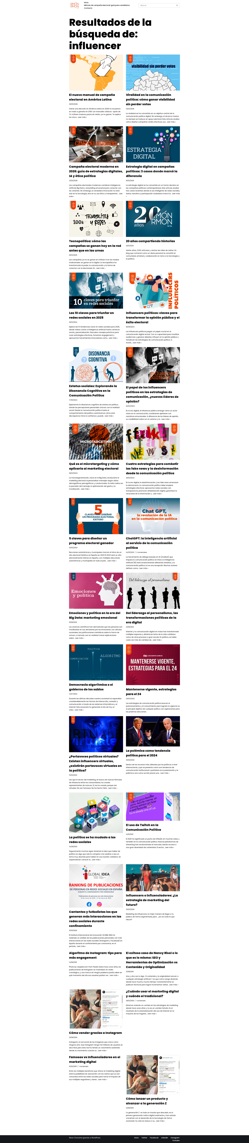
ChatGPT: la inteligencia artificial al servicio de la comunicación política (151, 543)
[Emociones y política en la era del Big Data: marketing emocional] (96, 591)
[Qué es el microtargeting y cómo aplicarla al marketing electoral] (96, 442)
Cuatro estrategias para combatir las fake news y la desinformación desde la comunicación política (152, 468)
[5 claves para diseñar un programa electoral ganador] (96, 516)
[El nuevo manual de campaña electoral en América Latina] (96, 73)
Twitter (144, 1138)
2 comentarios (141, 552)
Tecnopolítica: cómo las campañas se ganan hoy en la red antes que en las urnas (95, 246)
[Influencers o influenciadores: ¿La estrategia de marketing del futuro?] (153, 877)
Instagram (175, 1138)
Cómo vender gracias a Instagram (95, 1033)
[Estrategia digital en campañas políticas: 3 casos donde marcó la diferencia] (153, 144)
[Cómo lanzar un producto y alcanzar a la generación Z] (153, 1074)
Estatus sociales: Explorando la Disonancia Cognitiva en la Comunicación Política (93, 391)
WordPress (96, 1138)
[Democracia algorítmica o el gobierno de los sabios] (96, 662)
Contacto (88, 8)
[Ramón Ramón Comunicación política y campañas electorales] (75, 5)
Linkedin (164, 1138)
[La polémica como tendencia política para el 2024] (153, 731)
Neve (71, 1138)
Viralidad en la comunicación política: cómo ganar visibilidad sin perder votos (150, 99)
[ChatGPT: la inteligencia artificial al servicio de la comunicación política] (153, 516)
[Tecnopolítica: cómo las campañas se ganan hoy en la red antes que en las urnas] (96, 219)
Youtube (176, 1140)
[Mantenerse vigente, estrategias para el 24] (153, 664)
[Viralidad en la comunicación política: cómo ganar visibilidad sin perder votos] (153, 73)
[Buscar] (177, 5)
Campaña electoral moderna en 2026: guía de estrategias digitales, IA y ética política (96, 171)
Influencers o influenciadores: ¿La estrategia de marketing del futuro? (152, 900)
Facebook (154, 1138)
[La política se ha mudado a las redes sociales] (96, 812)
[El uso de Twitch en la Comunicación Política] (153, 806)
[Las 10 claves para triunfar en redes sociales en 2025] (96, 291)
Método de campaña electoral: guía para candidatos (107, 5)
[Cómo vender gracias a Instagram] (96, 1009)
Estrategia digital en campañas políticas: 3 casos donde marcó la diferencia (151, 171)
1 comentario (141, 1001)
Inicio (86, 2)
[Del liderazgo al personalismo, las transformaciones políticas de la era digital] (153, 591)
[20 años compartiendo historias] (153, 219)
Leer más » (82, 117)
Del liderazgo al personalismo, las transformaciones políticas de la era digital (152, 617)
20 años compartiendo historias (150, 241)
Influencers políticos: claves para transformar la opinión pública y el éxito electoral (153, 317)
